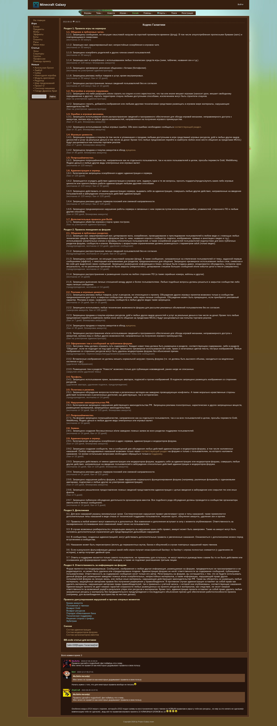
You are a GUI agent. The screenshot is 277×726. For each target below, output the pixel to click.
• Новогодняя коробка (44, 75)
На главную (39, 20)
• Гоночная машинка (44, 88)
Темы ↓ (99, 13)
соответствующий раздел (187, 127)
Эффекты (38, 34)
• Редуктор (38, 80)
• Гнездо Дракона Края (45, 91)
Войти (240, 4)
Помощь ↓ (147, 13)
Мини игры (39, 44)
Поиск (174, 13)
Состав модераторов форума (81, 632)
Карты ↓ (163, 13)
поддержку (156, 454)
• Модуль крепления (44, 78)
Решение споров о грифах (80, 618)
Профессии (39, 58)
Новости (111, 13)
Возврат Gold (73, 608)
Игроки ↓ (123, 13)
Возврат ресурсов (75, 610)
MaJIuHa (76, 661)
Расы (36, 42)
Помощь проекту (42, 61)
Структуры (38, 53)
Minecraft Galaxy (53, 4)
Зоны (36, 51)
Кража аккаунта (74, 603)
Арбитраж (71, 621)
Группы (37, 56)
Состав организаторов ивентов (82, 634)
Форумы (87, 13)
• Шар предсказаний (44, 83)
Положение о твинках (77, 605)
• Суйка (37, 73)
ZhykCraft (76, 690)
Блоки (36, 26)
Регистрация (187, 13)
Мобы (36, 31)
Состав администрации (78, 629)
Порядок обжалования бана (81, 613)
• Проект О (38, 85)
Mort (74, 672)
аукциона (130, 150)
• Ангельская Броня (43, 67)
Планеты (37, 39)
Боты (35, 37)
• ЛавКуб (37, 70)
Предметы (38, 29)
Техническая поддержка (79, 616)
